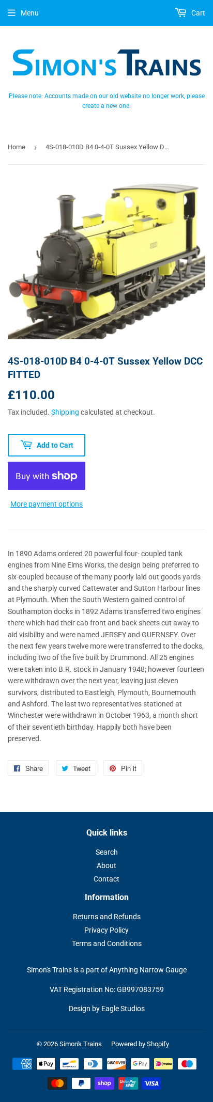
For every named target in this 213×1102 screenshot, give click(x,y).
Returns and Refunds (107, 916)
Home (16, 147)
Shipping (65, 412)
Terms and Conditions (107, 943)
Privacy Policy (106, 930)
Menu (30, 13)
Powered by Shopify (140, 1044)
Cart (197, 13)
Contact (106, 879)
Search (107, 852)
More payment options (46, 504)
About (106, 865)
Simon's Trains (80, 1044)
